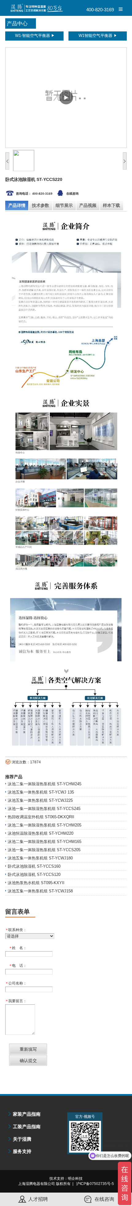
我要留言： (16, 1001)
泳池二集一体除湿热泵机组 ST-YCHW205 (44, 825)
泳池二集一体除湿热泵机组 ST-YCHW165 (44, 841)
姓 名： (18, 948)
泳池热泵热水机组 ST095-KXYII (36, 882)
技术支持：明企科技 (66, 1178)
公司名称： (16, 983)
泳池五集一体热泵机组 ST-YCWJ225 (40, 800)
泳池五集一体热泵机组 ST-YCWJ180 (40, 858)
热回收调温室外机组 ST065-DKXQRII (41, 817)
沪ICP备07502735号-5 (95, 1184)
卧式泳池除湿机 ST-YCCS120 (34, 874)
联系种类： (16, 930)
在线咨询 (72, 193)
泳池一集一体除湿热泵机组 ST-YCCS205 (44, 850)
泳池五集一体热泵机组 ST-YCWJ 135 (41, 792)
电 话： (18, 965)
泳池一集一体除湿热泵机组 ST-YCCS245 (44, 808)
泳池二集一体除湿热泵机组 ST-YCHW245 (44, 784)
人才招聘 (38, 1199)
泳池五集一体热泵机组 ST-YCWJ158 (40, 891)
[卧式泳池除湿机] (66, 97)
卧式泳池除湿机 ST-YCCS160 (34, 866)
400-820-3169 (100, 9)
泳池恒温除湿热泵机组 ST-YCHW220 (40, 833)
